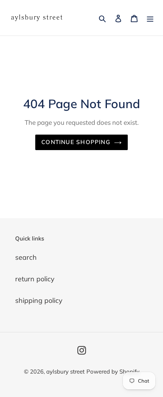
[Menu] (150, 18)
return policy (35, 278)
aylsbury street (65, 371)
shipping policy (39, 300)
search (26, 257)
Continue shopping (75, 142)
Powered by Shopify (112, 371)
